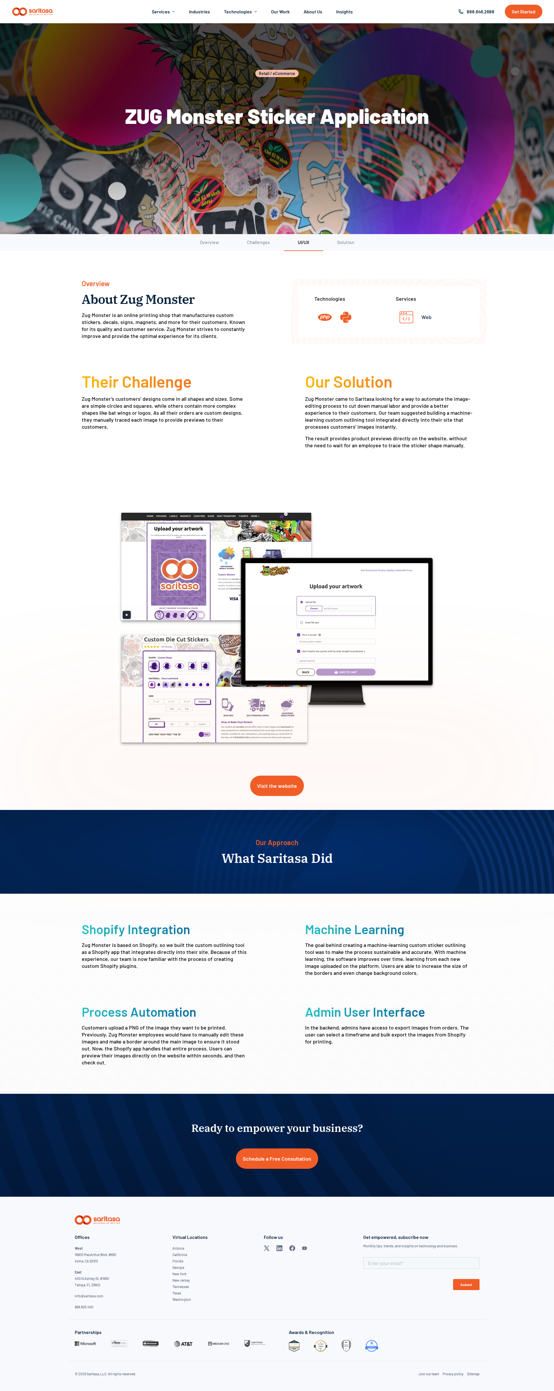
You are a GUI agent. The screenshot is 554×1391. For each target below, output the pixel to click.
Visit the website (277, 786)
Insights (344, 11)
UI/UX (303, 242)
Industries (199, 11)
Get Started (523, 11)
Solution (345, 242)
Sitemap (473, 1374)
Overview (209, 242)
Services (161, 11)
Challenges (258, 242)
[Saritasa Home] (32, 11)
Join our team (428, 1374)
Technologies (238, 11)
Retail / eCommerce (277, 73)
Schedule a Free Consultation (277, 1158)
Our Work (280, 11)
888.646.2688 (480, 11)
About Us (313, 11)
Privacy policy (453, 1374)
